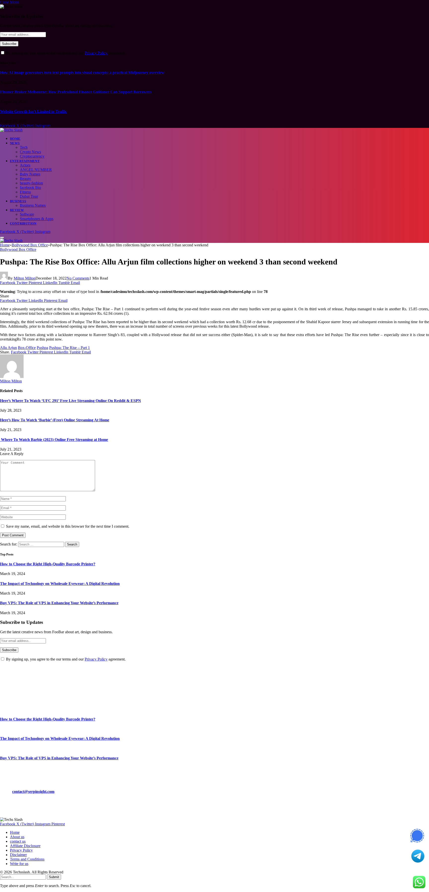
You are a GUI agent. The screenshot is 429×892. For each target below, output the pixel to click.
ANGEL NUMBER (36, 170)
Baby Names (30, 174)
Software (27, 214)
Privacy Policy (96, 53)
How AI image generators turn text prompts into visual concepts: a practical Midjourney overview (82, 72)
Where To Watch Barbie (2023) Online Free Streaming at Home (54, 439)
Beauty (25, 178)
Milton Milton (25, 278)
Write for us (19, 864)
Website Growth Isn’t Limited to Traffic (33, 111)
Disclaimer (18, 855)
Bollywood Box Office (18, 249)
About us (17, 837)
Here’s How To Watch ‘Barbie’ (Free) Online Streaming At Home (54, 420)
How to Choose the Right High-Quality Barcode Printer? (47, 564)
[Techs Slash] (11, 130)
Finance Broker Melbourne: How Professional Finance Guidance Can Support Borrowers (75, 92)
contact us (18, 841)
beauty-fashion (31, 183)
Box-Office (27, 347)
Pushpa (42, 347)
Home (15, 139)
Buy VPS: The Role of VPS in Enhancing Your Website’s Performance (59, 603)
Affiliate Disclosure (25, 846)
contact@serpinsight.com (33, 791)
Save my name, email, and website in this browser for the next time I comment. (67, 526)
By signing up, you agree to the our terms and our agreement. (65, 53)
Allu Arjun (8, 347)
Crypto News (30, 152)
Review (17, 210)
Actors (25, 165)
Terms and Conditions (27, 859)
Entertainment (25, 161)
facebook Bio (30, 187)
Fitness (25, 192)
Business (18, 201)
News (15, 143)
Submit (54, 877)
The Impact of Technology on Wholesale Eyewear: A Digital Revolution (60, 583)
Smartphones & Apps (36, 219)
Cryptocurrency (32, 156)
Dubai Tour (29, 196)
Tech (24, 147)
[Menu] (2, 237)
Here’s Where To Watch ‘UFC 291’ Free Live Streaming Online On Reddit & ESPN (70, 401)
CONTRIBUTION (23, 223)
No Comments (78, 278)
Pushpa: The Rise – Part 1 (69, 347)
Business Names (33, 205)
